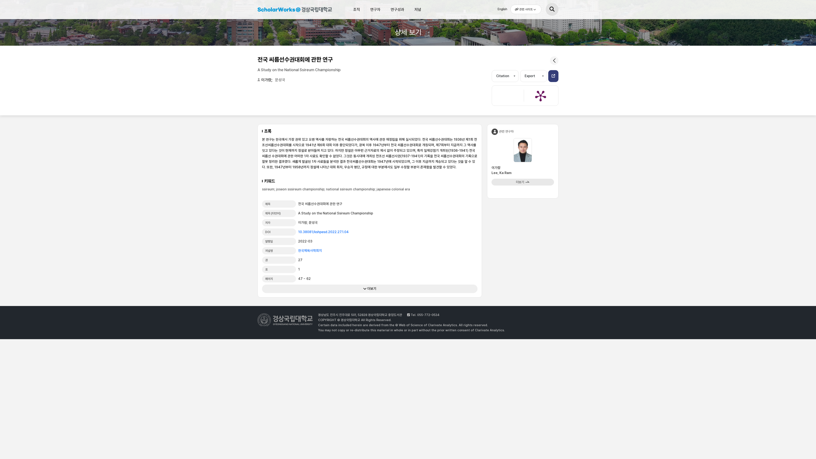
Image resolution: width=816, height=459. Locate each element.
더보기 (371, 289)
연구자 (375, 9)
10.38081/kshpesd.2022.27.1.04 (323, 232)
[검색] (552, 9)
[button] (553, 76)
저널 (417, 9)
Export (530, 76)
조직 (356, 9)
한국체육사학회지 (310, 251)
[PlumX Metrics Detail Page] (540, 95)
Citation (502, 76)
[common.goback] (554, 60)
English (502, 9)
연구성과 (397, 9)
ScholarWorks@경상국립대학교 (293, 10)
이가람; (267, 80)
